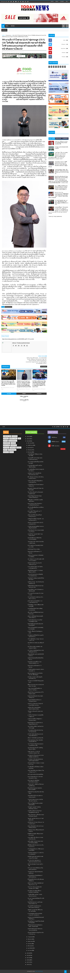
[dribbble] (18, 2)
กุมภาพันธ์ (30, 948)
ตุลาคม (29, 447)
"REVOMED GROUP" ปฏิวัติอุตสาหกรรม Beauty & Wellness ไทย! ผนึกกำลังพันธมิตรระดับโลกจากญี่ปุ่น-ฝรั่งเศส (58, 164)
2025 (28, 438)
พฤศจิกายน (30, 445)
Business (6, 438)
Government (7, 442)
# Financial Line (8, 307)
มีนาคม (29, 945)
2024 (28, 441)
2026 (28, 436)
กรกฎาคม (30, 936)
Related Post (5, 366)
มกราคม (30, 950)
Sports (5, 440)
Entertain (14, 436)
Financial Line (8, 35)
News (7, 26)
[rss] (21, 2)
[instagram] (25, 2)
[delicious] (28, 2)
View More (44, 366)
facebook (39, 393)
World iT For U (13, 438)
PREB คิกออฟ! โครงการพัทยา (34, 549)
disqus (24, 393)
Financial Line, (21, 51)
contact (62, 1)
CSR (19, 438)
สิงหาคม (30, 452)
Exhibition (12, 447)
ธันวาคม (30, 443)
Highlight (58, 138)
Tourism (13, 442)
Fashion (19, 447)
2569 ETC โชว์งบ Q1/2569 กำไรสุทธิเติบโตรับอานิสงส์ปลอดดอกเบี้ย (61, 142)
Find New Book (12, 449)
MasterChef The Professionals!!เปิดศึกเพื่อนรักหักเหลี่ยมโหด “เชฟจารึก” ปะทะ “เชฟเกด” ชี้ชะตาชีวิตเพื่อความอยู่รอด (58, 195)
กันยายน (30, 449)
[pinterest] (13, 2)
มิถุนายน (30, 939)
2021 (28, 957)
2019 (28, 962)
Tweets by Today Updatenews (55, 216)
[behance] (23, 2)
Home (52, 1)
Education (6, 447)
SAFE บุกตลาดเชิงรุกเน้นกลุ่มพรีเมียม (35, 774)
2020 (28, 960)
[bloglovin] (16, 2)
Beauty (5, 449)
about (57, 1)
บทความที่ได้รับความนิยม (52, 139)
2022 (28, 955)
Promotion (13, 445)
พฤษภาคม (30, 941)
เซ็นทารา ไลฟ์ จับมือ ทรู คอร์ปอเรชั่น (35, 737)
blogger (9, 393)
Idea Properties (12, 440)
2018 (28, 964)
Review (12, 26)
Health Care (6, 445)
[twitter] (11, 2)
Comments (65, 138)
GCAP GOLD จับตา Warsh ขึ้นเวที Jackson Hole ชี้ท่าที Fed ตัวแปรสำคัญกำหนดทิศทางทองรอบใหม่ (8, 383)
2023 (28, 953)
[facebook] (9, 2)
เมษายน (30, 943)
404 (67, 1)
